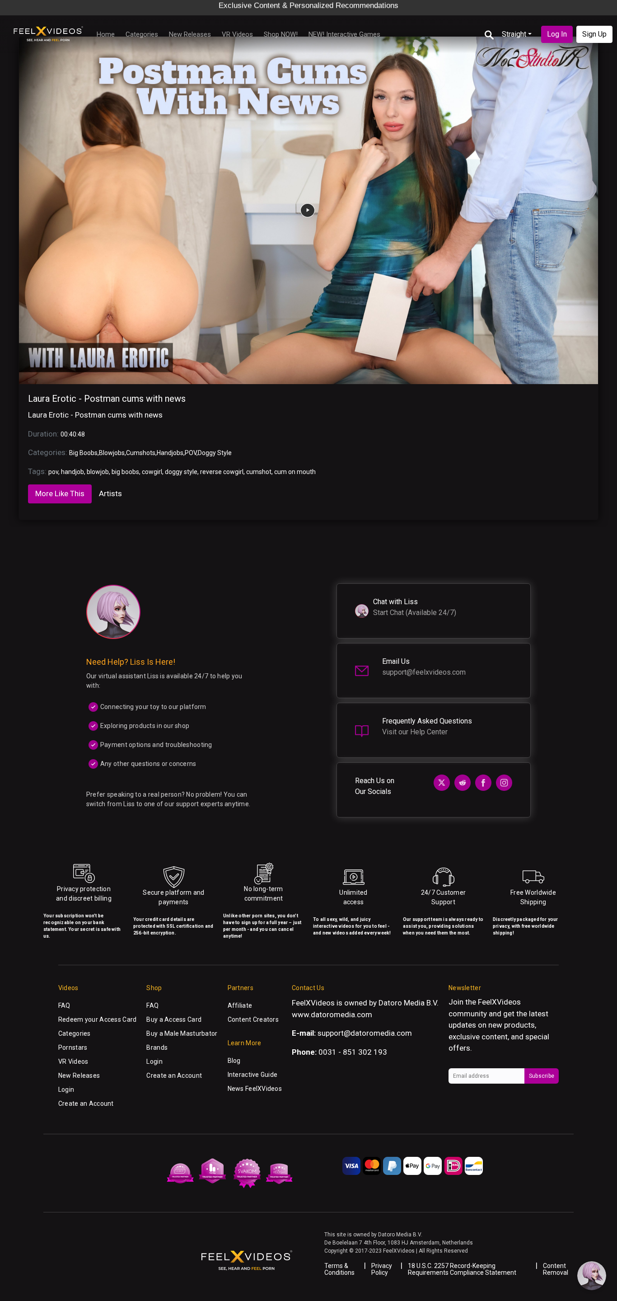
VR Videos (237, 34)
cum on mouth (295, 471)
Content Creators (253, 1019)
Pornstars (73, 1047)
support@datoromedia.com (365, 1033)
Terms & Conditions (339, 1269)
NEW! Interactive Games (344, 34)
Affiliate (240, 1005)
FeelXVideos (499, 1001)
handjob (72, 471)
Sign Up (594, 34)
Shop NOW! (281, 34)
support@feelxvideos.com (424, 672)
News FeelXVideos (255, 1088)
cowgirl (152, 471)
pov (53, 471)
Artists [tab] (110, 493)
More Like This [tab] (59, 493)
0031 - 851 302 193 (352, 1052)
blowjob (98, 471)
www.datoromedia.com (332, 1014)
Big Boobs (83, 452)
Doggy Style (215, 452)
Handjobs (170, 452)
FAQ (64, 1005)
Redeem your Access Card (97, 1019)
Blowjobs (112, 452)
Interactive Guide (253, 1074)
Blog (234, 1060)
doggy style (181, 471)
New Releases (190, 34)
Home (106, 34)
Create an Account (86, 1103)
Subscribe (541, 1076)
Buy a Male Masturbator (181, 1033)
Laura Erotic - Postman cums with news (107, 398)
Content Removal (555, 1269)
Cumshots (140, 452)
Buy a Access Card (173, 1019)
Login (66, 1089)
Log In (557, 34)
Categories (142, 34)
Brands (157, 1047)
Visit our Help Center (415, 732)
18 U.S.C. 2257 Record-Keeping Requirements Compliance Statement (462, 1269)
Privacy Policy (381, 1269)
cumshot (258, 471)
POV (190, 452)
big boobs (125, 471)
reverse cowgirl (221, 471)
